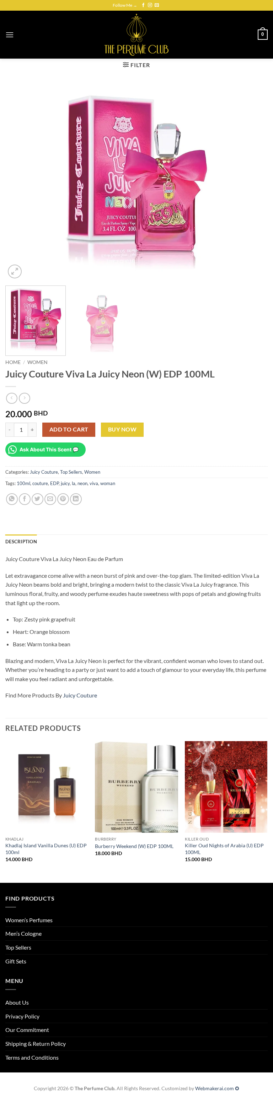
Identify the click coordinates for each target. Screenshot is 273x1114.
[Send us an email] (157, 5)
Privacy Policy (22, 1016)
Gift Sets (15, 961)
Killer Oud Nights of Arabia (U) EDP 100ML (224, 848)
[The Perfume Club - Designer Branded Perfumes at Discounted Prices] (136, 35)
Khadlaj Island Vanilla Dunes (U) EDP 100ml (46, 848)
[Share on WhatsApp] (12, 499)
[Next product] (11, 398)
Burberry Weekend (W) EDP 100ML (134, 846)
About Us (17, 1002)
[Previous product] (24, 398)
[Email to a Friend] (50, 499)
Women (37, 362)
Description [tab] (21, 541)
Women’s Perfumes (29, 920)
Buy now (122, 429)
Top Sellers (71, 472)
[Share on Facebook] (25, 499)
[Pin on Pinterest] (63, 499)
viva (94, 483)
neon (82, 483)
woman (107, 483)
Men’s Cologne (23, 933)
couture (40, 483)
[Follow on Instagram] (150, 5)
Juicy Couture (44, 472)
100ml (23, 483)
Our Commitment (27, 1029)
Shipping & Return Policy (35, 1043)
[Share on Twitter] (37, 499)
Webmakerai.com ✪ (217, 1088)
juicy (65, 483)
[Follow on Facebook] (143, 5)
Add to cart (69, 429)
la (73, 483)
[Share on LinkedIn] (76, 499)
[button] (9, 34)
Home (13, 362)
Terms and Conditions (32, 1057)
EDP (54, 483)
